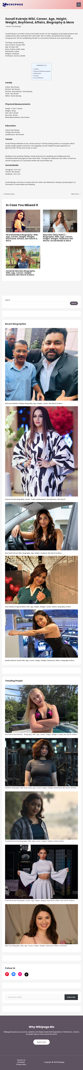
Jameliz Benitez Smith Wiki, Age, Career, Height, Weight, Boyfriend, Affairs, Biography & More (39, 660)
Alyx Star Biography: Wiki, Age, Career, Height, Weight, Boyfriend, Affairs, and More (36, 946)
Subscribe (71, 997)
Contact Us (21, 1060)
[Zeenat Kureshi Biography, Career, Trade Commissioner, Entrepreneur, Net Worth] (41, 451)
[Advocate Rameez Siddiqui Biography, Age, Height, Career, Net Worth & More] (41, 364)
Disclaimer (21, 1062)
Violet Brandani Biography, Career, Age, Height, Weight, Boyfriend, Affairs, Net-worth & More (39, 900)
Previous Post (8, 194)
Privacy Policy (21, 1064)
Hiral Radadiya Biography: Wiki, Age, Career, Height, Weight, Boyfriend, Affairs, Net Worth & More (22, 237)
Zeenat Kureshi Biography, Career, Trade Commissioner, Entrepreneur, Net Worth (35, 499)
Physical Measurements (41, 71)
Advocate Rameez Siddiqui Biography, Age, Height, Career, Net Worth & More (33, 403)
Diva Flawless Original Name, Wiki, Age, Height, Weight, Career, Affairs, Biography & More (38, 607)
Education (37, 73)
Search (7, 300)
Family (36, 69)
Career (36, 76)
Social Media (38, 78)
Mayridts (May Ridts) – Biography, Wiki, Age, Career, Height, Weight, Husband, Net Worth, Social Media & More (58, 237)
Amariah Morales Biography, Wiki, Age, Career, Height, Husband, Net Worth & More (20, 273)
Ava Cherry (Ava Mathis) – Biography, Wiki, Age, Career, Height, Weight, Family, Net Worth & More (41, 734)
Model (8, 26)
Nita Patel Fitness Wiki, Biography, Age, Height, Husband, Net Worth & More (33, 553)
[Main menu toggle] (79, 4)
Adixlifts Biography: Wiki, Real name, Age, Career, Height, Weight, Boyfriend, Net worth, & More (40, 788)
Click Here (17, 170)
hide (44, 65)
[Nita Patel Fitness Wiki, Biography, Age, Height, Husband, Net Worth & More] (41, 526)
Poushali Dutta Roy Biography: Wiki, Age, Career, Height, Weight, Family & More (34, 841)
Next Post (76, 194)
